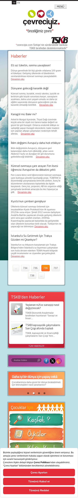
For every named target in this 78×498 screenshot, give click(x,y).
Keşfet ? (36, 420)
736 (45, 268)
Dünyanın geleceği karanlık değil (29, 88)
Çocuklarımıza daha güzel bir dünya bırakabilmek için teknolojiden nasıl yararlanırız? (36, 383)
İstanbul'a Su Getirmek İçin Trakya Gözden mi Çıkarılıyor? (31, 237)
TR (14, 2)
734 (25, 268)
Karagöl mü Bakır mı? (24, 114)
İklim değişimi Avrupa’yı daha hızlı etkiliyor (36, 143)
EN (18, 2)
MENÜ (60, 7)
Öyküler (36, 435)
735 (35, 268)
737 (56, 268)
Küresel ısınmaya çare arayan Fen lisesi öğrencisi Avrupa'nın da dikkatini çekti (34, 168)
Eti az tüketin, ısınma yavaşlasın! (31, 65)
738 (32, 275)
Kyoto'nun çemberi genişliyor (28, 201)
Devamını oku (17, 79)
